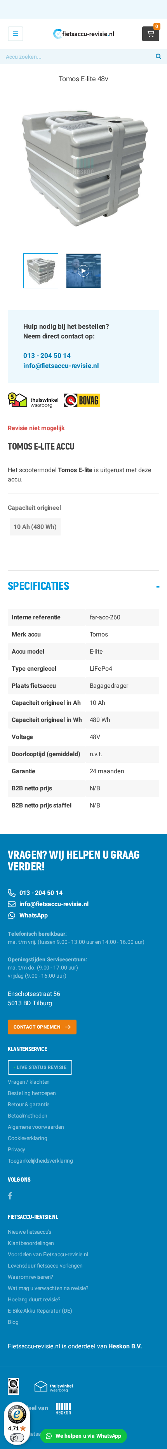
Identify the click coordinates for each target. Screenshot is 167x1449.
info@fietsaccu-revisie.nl (61, 366)
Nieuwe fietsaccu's (29, 1232)
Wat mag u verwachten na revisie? (48, 1288)
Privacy (16, 1150)
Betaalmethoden (27, 1116)
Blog (13, 1322)
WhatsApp (33, 915)
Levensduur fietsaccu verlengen (45, 1266)
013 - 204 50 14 (47, 356)
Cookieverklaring (27, 1138)
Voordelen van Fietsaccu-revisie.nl (48, 1254)
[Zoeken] (158, 56)
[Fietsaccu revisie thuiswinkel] (33, 400)
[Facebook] (10, 1196)
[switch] (17, 1437)
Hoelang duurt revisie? (34, 1300)
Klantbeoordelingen (31, 1243)
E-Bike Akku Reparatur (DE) (40, 1311)
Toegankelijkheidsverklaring (40, 1161)
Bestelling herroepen (32, 1093)
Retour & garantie (28, 1104)
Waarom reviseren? (30, 1277)
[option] (83, 166)
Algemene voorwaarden (36, 1127)
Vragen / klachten (29, 1082)
